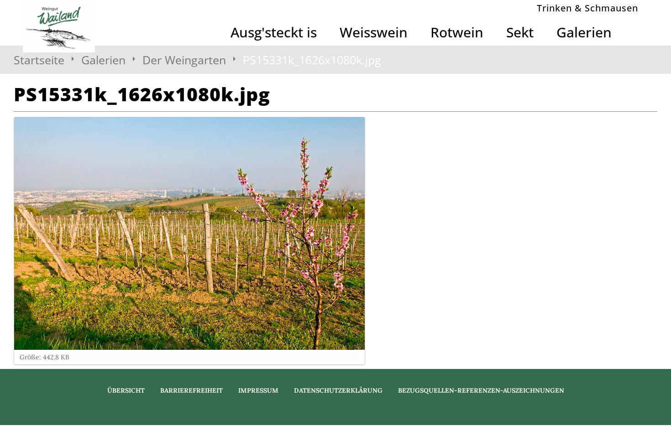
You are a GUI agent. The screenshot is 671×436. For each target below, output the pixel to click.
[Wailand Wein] (96, 27)
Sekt (520, 32)
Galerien (584, 32)
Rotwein (456, 32)
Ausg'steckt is (274, 32)
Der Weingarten (184, 59)
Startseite (39, 59)
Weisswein (374, 32)
